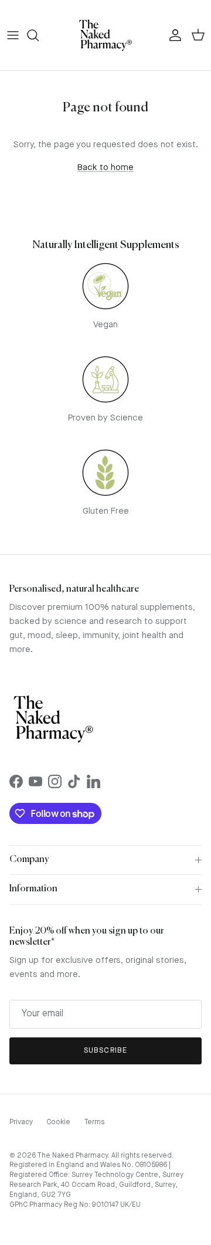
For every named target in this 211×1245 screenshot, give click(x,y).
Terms (94, 1122)
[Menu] (13, 35)
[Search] (39, 35)
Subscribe (105, 1050)
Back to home (105, 168)
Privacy (21, 1122)
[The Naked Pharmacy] (105, 35)
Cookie (58, 1122)
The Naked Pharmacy (72, 1155)
